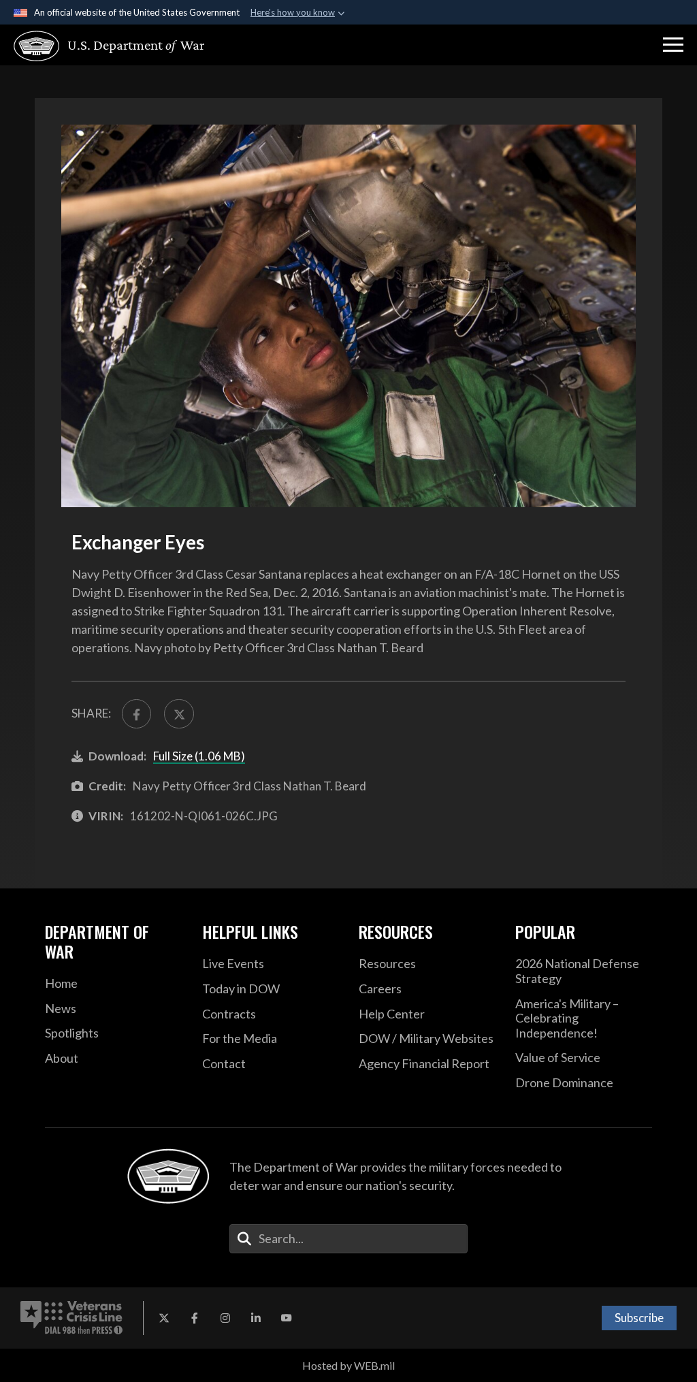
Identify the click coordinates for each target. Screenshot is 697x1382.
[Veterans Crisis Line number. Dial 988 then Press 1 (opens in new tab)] (71, 1318)
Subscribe (639, 1318)
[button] (673, 44)
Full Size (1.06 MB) (199, 756)
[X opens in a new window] (164, 1318)
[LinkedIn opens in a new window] (256, 1318)
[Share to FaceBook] (136, 713)
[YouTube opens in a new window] (286, 1318)
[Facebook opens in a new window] (194, 1318)
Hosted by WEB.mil (348, 1365)
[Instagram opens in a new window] (225, 1318)
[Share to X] (178, 713)
